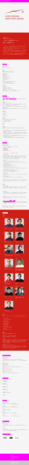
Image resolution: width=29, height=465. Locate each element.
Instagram (12, 458)
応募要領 (14, 200)
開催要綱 (11, 200)
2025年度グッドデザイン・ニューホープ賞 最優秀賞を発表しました (11, 403)
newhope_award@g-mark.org (15, 457)
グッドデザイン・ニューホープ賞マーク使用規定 (9, 201)
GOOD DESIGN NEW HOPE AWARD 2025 (5, 1)
